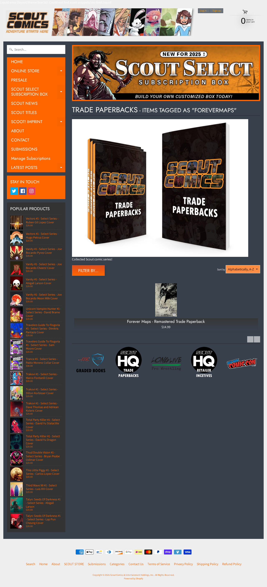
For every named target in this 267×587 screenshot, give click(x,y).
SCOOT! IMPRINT (38, 122)
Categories (117, 564)
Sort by (221, 269)
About (56, 564)
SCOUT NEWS (24, 103)
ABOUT (17, 131)
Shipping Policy (207, 564)
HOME (17, 62)
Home (43, 564)
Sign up (217, 10)
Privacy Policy (183, 564)
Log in (203, 10)
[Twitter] (14, 191)
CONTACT (20, 140)
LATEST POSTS (38, 168)
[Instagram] (31, 191)
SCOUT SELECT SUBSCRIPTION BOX (38, 92)
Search (30, 564)
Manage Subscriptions (30, 158)
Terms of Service (158, 564)
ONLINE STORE (38, 72)
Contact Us (136, 564)
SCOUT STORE (74, 564)
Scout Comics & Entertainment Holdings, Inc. (132, 574)
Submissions (97, 564)
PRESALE (19, 80)
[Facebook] (22, 191)
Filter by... (88, 271)
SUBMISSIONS (24, 149)
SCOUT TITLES (24, 113)
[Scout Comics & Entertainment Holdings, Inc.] (99, 23)
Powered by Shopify (133, 578)
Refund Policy (231, 564)
